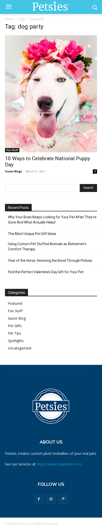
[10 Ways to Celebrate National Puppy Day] (51, 93)
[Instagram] (51, 499)
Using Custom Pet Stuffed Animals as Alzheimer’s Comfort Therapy (47, 246)
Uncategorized (19, 348)
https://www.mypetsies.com (59, 464)
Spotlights (16, 340)
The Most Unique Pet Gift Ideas (32, 234)
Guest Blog (17, 318)
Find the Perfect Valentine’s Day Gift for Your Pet (45, 272)
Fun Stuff (12, 150)
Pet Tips (14, 333)
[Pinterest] (63, 499)
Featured (15, 303)
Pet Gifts (15, 325)
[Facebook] (39, 499)
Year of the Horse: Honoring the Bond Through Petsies (50, 261)
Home (9, 19)
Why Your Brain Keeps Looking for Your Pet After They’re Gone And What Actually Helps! (52, 219)
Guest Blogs (13, 171)
